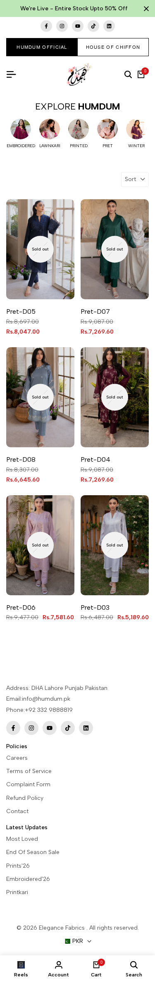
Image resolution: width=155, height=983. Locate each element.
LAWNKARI (49, 145)
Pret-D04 (95, 459)
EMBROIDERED (21, 145)
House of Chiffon (113, 46)
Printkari (17, 892)
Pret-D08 (21, 459)
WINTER (136, 145)
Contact (17, 811)
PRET (108, 145)
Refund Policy (24, 798)
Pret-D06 (21, 607)
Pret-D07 (95, 311)
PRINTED (79, 145)
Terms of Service (29, 771)
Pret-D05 (21, 311)
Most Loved (22, 838)
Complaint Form (28, 784)
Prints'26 (18, 865)
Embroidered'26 (28, 879)
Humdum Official (42, 46)
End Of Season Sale (33, 852)
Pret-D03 (95, 607)
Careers (17, 757)
